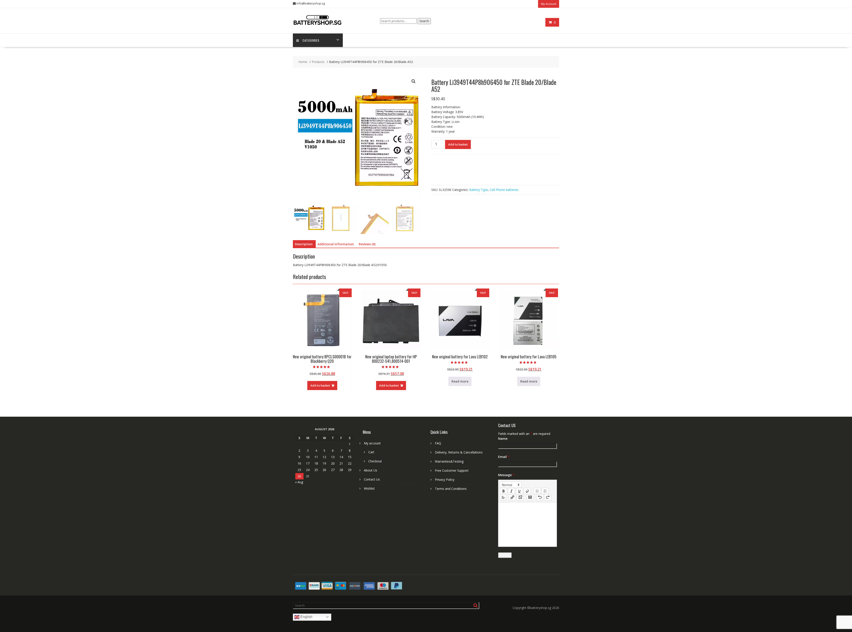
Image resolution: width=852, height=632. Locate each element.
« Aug (299, 482)
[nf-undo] (539, 497)
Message (506, 475)
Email (503, 457)
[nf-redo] (547, 497)
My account (372, 443)
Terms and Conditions (451, 489)
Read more (460, 381)
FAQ (438, 443)
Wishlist (369, 488)
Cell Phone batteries (504, 190)
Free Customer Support (452, 470)
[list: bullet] (545, 491)
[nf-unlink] (520, 497)
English (306, 617)
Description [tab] (304, 244)
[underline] (519, 491)
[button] (414, 81)
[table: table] (530, 497)
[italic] (511, 491)
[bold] (503, 491)
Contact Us (372, 479)
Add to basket (458, 144)
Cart (371, 452)
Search (424, 21)
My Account (548, 4)
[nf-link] (512, 497)
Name (502, 438)
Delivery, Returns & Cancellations (459, 452)
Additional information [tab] (336, 244)
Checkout (375, 461)
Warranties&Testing (449, 461)
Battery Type (478, 190)
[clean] (527, 491)
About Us (370, 470)
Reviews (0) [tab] (367, 244)
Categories (310, 40)
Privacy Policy (444, 479)
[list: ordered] (537, 491)
